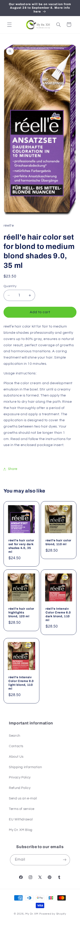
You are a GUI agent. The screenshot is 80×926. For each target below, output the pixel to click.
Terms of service (21, 809)
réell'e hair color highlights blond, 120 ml (21, 612)
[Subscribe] (65, 859)
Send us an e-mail (23, 798)
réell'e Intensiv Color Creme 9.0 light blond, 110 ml (21, 683)
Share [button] (12, 469)
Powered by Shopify (52, 914)
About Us (16, 756)
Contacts (16, 746)
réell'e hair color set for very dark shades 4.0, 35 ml (21, 545)
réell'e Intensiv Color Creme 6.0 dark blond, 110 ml (58, 614)
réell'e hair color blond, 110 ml (58, 542)
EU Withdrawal (21, 819)
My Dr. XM (32, 914)
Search (14, 735)
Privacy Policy (20, 777)
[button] (9, 24)
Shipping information (25, 767)
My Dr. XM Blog (20, 830)
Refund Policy (19, 788)
